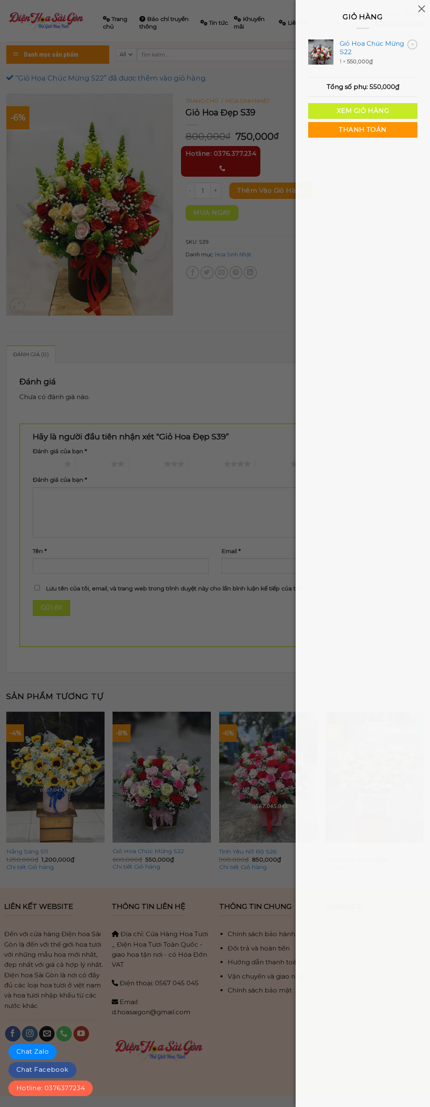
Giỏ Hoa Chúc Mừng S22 (372, 47)
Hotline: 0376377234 (50, 1088)
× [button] (412, 44)
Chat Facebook (42, 1069)
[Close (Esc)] (421, 8)
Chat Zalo (32, 1051)
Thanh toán (362, 129)
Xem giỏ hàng (363, 111)
